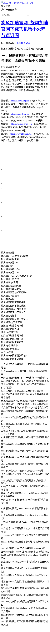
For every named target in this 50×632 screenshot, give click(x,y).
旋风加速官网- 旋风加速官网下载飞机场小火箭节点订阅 (24, 29)
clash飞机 (28, 3)
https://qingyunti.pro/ (20, 100)
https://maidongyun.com (21, 124)
